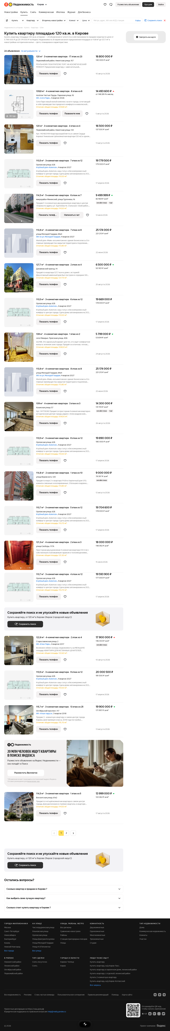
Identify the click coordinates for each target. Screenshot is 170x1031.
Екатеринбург (10, 939)
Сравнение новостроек (70, 931)
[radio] (66, 833)
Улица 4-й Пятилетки (41, 947)
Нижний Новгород (12, 947)
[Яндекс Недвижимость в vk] (155, 994)
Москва (7, 927)
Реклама (27, 995)
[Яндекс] (161, 1025)
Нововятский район (12, 962)
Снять (34, 966)
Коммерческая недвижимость (152, 931)
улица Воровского (44, 477)
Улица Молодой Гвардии (42, 943)
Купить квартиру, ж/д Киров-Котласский (107, 981)
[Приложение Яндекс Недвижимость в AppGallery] (159, 1014)
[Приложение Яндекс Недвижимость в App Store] (150, 1014)
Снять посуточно (39, 962)
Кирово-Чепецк (67, 962)
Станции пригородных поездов (73, 939)
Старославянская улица (46, 641)
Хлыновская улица (40, 931)
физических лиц (33, 781)
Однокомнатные (97, 931)
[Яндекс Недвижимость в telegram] (164, 994)
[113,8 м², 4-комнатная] (20, 244)
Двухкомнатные (97, 927)
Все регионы (65, 927)
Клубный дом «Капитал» (46, 167)
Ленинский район (11, 966)
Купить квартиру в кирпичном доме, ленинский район (113, 970)
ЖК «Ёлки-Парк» (43, 644)
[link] (161, 4)
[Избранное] (105, 4)
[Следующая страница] (73, 833)
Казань (7, 943)
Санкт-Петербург (11, 931)
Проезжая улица (56, 338)
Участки (142, 939)
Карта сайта (127, 995)
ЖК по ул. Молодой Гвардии (48, 237)
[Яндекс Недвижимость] (19, 5)
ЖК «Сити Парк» (43, 98)
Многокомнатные (97, 935)
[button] (111, 4)
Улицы (63, 943)
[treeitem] (11, 12)
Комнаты (143, 935)
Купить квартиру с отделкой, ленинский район (110, 973)
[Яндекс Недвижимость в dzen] (159, 994)
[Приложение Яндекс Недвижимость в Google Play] (154, 1014)
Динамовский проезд (45, 269)
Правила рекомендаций (98, 995)
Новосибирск (10, 935)
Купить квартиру (97, 962)
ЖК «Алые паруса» (44, 713)
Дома (141, 927)
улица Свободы (42, 546)
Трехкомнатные (97, 939)
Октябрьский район (12, 970)
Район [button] (138, 21)
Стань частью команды (44, 995)
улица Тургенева (65, 199)
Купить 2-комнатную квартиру (103, 977)
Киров (63, 966)
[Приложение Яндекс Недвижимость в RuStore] (163, 1014)
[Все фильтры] (7, 20)
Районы (63, 935)
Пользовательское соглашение (71, 995)
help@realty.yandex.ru (57, 1012)
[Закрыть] (165, 20)
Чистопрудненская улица (43, 927)
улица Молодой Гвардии (46, 234)
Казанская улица (43, 407)
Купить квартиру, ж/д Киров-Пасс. (105, 966)
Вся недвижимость (12, 995)
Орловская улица (43, 165)
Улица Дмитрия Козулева (43, 939)
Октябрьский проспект (46, 711)
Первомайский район (13, 973)
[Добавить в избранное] (65, 73)
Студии (93, 943)
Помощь (115, 995)
